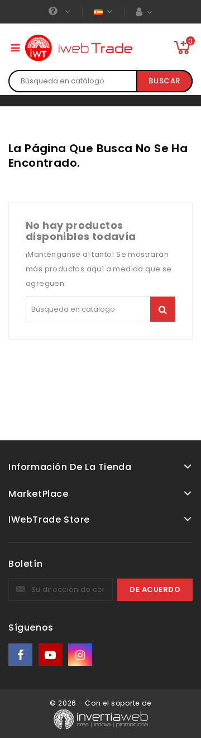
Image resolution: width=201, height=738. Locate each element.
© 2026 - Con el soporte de (100, 703)
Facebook (21, 654)
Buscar (164, 81)
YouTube (51, 654)
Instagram (81, 654)
